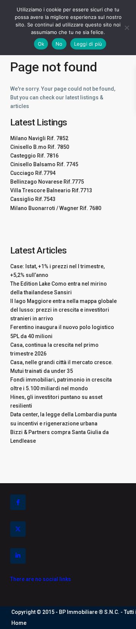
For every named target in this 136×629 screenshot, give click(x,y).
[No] (126, 27)
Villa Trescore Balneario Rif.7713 (51, 190)
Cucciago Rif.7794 (33, 173)
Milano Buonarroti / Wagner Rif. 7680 (55, 208)
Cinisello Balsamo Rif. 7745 (44, 164)
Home (18, 623)
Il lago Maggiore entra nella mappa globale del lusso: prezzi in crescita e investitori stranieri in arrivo (63, 309)
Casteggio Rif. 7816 (34, 156)
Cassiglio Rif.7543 (33, 199)
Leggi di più (88, 44)
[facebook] (18, 502)
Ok (41, 44)
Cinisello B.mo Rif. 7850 (39, 147)
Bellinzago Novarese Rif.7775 (47, 182)
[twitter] (18, 529)
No (59, 44)
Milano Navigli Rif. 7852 (39, 138)
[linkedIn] (18, 556)
